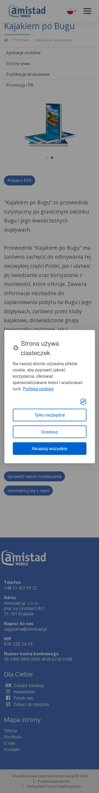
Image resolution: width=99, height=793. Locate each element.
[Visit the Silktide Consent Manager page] (83, 401)
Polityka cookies (38, 389)
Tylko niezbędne (49, 415)
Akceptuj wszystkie (49, 448)
